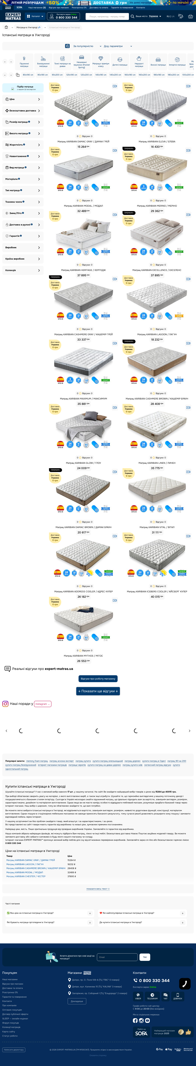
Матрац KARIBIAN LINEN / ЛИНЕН (157, 463)
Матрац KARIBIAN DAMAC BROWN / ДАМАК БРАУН (83, 527)
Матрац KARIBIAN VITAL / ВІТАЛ (157, 527)
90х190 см (43, 74)
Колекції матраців (11, 1027)
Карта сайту (8, 1031)
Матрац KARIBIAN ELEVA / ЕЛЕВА (157, 141)
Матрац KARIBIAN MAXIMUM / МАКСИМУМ (83, 398)
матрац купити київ (132, 765)
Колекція (10, 270)
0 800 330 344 (66, 17)
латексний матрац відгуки (157, 765)
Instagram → (43, 704)
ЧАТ (165, 998)
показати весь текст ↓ (98, 888)
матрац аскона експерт (62, 761)
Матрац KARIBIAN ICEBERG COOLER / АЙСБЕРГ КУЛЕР (157, 591)
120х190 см (71, 74)
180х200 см (173, 74)
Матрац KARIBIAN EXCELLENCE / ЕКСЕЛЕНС (156, 270)
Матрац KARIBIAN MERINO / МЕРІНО (157, 205)
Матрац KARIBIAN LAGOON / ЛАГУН (157, 334)
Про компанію (9, 1005)
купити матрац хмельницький (108, 761)
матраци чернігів (77, 765)
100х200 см (188, 74)
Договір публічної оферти (15, 1014)
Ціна (12, 99)
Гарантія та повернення (122, 7)
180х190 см (159, 74)
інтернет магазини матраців (52, 765)
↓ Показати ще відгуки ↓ (98, 691)
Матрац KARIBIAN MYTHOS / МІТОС (83, 655)
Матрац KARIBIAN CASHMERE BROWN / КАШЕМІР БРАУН (157, 398)
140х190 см (100, 74)
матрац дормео (132, 761)
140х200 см (115, 74)
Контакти (140, 7)
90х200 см (57, 74)
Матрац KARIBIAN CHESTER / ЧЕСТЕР (25, 876)
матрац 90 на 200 (177, 761)
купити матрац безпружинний (20, 765)
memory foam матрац (37, 761)
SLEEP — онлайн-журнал (15, 1018)
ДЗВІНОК (177, 998)
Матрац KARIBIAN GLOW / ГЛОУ (83, 463)
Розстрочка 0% (79, 7)
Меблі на (142, 1029)
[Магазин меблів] (19, 7)
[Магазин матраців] (8, 8)
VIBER (138, 998)
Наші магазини (37, 7)
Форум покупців (10, 1022)
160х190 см (129, 74)
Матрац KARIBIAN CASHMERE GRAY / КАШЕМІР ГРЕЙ (83, 334)
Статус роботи (9, 1035)
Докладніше (77, 1001)
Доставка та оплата (99, 7)
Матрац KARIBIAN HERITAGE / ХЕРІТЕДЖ (83, 270)
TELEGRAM (152, 998)
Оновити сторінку (98, 1055)
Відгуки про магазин (59, 7)
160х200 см (144, 74)
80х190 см (28, 74)
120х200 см (86, 74)
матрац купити (83, 761)
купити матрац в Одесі (154, 761)
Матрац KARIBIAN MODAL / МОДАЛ (83, 205)
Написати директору (14, 1050)
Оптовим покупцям (12, 1009)
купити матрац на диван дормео (104, 765)
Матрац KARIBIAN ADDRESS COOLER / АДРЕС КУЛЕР (83, 591)
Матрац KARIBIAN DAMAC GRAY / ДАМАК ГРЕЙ (83, 141)
